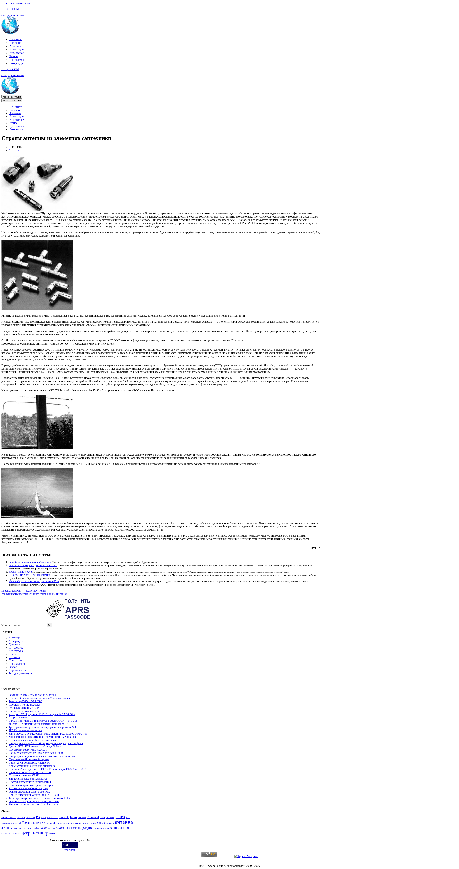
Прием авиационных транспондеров (31, 785)
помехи (60, 827)
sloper (14, 823)
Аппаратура (16, 49)
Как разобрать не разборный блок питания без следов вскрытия (48, 733)
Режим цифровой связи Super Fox (29, 791)
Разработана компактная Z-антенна (30, 562)
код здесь (69, 849)
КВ (43, 822)
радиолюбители (101, 828)
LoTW (102, 818)
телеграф (18, 833)
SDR (122, 817)
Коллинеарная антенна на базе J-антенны (34, 804)
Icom (73, 817)
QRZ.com (110, 818)
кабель (37, 828)
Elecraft (50, 817)
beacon (13, 818)
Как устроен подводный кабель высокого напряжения (42, 756)
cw (23, 817)
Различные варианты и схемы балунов (32, 694)
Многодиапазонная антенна (67, 823)
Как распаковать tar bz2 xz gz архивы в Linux (36, 752)
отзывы (51, 828)
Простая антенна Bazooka (24, 704)
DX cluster (15, 39)
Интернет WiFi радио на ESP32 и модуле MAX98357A (42, 714)
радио (87, 827)
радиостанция (119, 827)
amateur (5, 817)
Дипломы (14, 644)
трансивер (36, 833)
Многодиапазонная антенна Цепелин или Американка (42, 736)
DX (38, 817)
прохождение (73, 827)
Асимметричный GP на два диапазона (32, 765)
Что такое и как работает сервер (28, 788)
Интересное (16, 52)
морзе (44, 827)
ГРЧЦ (38, 823)
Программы (16, 59)
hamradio (64, 817)
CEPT (19, 818)
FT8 (56, 817)
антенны (6, 827)
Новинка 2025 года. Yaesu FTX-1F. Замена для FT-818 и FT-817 (47, 769)
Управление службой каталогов (28, 778)
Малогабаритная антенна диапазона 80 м (34, 581)
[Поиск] (49, 625)
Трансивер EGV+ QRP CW (25, 701)
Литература (16, 63)
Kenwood (93, 817)
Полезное (15, 42)
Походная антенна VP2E (24, 775)
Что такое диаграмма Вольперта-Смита (32, 740)
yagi (32, 822)
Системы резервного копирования (30, 781)
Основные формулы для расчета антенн (33, 565)
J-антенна (82, 817)
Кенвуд (49, 823)
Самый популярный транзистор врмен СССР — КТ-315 (43, 720)
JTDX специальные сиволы (25, 730)
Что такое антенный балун (25, 707)
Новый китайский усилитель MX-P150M (34, 794)
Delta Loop (30, 817)
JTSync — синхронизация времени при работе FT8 (40, 723)
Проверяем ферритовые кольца (28, 749)
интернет (30, 828)
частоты (52, 833)
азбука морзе (108, 823)
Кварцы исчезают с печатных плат (30, 772)
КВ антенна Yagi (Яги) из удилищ (29, 574)
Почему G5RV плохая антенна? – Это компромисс (39, 698)
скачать (6, 833)
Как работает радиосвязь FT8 (26, 710)
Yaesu (26, 822)
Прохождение (17, 663)
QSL (117, 817)
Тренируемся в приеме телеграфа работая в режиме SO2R (44, 727)
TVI (19, 823)
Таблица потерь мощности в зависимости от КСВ (39, 798)
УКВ (99, 823)
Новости (14, 654)
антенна (124, 822)
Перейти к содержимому (16, 2)
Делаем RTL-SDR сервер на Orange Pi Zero (35, 746)
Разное (13, 56)
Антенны (15, 46)
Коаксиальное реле (20, 571)
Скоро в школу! (18, 717)
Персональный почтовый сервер (29, 759)
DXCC (43, 818)
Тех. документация (20, 673)
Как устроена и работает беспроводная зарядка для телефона (46, 743)
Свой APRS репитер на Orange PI (29, 762)
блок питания (19, 828)
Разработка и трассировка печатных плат (34, 801)
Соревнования (17, 670)
